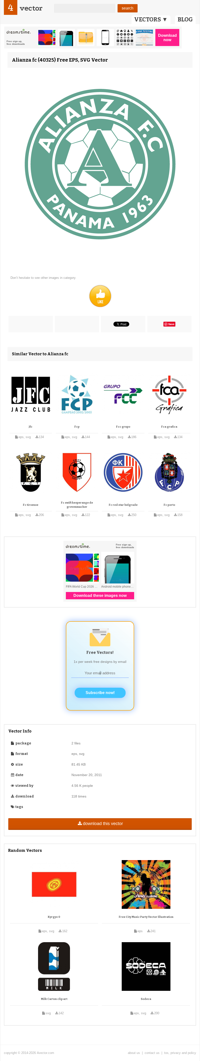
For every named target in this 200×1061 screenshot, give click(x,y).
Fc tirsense (30, 505)
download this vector (103, 823)
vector (31, 8)
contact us (152, 1053)
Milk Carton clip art (54, 999)
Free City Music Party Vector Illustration (146, 917)
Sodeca (146, 999)
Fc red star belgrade (123, 505)
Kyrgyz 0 (54, 917)
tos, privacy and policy (180, 1053)
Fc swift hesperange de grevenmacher (77, 505)
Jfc (30, 426)
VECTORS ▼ (151, 19)
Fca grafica (169, 426)
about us (134, 1053)
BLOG (185, 19)
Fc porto (169, 505)
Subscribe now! (100, 693)
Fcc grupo (123, 426)
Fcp (77, 426)
